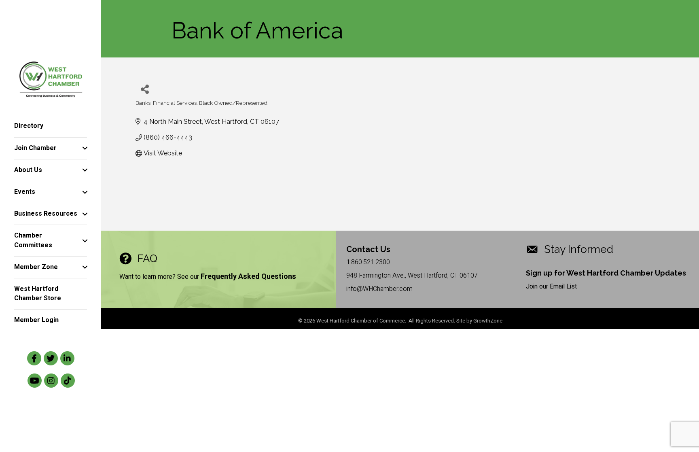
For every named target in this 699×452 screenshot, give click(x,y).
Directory (28, 126)
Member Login (36, 320)
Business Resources (45, 214)
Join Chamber (35, 148)
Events (24, 192)
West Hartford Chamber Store (37, 293)
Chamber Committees (33, 240)
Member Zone (36, 267)
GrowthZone (487, 321)
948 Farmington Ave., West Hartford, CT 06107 (412, 275)
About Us (28, 170)
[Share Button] (145, 89)
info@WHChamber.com (379, 289)
